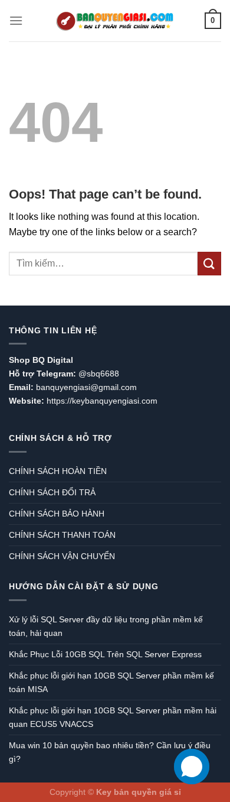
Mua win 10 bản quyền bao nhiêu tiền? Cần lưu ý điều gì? (110, 752)
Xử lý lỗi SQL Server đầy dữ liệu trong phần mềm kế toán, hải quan (106, 626)
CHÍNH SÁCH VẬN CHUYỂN (62, 556)
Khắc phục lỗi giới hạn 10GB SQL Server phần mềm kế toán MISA (111, 682)
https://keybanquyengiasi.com (102, 400)
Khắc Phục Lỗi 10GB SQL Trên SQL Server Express (105, 654)
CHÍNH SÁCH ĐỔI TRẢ (52, 492)
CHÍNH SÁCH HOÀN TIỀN (58, 471)
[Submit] (209, 263)
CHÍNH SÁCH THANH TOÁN (62, 535)
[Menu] (16, 20)
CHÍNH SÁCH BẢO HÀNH (56, 513)
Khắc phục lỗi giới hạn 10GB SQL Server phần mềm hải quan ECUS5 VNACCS (112, 717)
